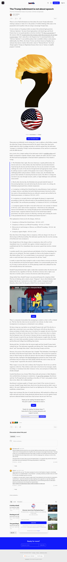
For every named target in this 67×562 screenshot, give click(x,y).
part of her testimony (43, 376)
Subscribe (56, 3)
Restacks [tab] (18, 436)
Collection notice (43, 552)
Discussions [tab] (19, 501)
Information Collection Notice (33, 527)
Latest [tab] (14, 501)
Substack (27, 559)
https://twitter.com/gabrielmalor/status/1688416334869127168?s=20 (28, 483)
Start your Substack (30, 556)
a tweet (26, 146)
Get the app (40, 556)
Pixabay (39, 134)
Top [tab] (11, 501)
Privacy (33, 552)
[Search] (48, 3)
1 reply (15, 466)
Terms (37, 552)
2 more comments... (14, 495)
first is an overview (49, 33)
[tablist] (15, 436)
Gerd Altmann (33, 134)
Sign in (63, 3)
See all (12, 532)
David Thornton (16, 14)
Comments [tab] (12, 436)
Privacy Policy (43, 527)
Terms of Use (39, 525)
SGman (14, 470)
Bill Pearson (15, 448)
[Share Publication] (51, 3)
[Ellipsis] (57, 448)
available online (48, 154)
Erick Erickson (32, 358)
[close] (46, 504)
